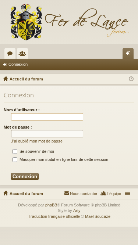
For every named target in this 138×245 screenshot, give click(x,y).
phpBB (51, 205)
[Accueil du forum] (69, 22)
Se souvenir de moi (36, 151)
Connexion (18, 64)
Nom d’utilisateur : (22, 110)
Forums (11, 55)
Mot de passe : (18, 127)
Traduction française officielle (54, 216)
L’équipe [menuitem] (114, 193)
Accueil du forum (26, 193)
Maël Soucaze (97, 216)
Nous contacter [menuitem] (84, 193)
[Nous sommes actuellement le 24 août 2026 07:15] (131, 79)
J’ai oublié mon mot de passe (37, 141)
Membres (24, 55)
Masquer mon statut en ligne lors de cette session (63, 159)
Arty (77, 210)
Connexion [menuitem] (129, 55)
